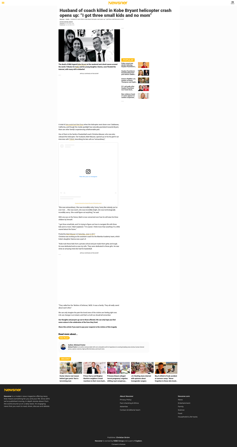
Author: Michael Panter (66, 21)
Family (67, 19)
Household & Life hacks (187, 417)
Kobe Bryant (82, 64)
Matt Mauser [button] (71, 234)
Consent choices (118, 444)
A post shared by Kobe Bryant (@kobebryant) (88, 203)
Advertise (124, 407)
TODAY (71, 139)
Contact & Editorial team (130, 410)
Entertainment (184, 403)
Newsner (62, 19)
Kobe (77, 67)
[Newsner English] (118, 3)
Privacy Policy (125, 400)
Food (180, 413)
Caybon (138, 441)
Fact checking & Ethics (129, 403)
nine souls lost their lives (74, 124)
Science (181, 410)
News (180, 400)
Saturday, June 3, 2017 (86, 234)
